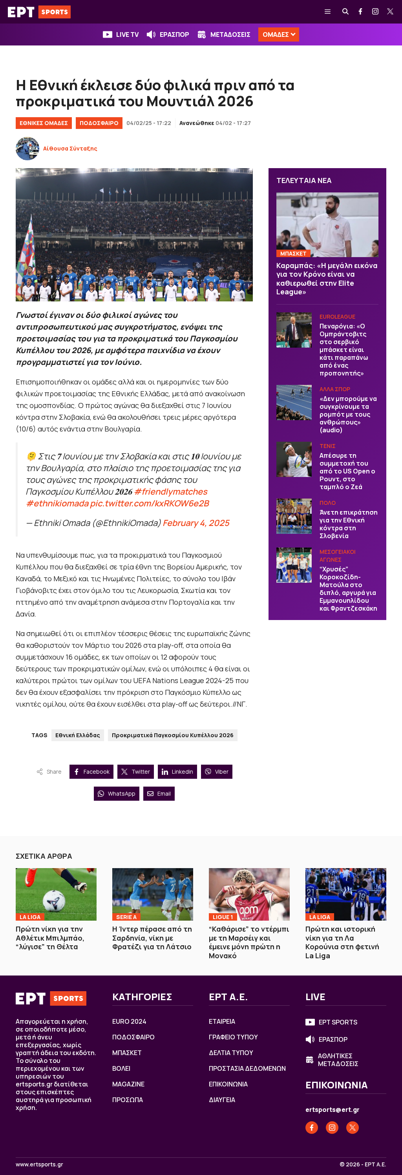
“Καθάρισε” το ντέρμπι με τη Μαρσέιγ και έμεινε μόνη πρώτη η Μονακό (249, 942)
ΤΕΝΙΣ (328, 446)
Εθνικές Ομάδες (44, 123)
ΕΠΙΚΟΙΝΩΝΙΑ (228, 1084)
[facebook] (360, 12)
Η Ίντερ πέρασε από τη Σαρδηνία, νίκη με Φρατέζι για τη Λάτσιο (152, 937)
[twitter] (390, 12)
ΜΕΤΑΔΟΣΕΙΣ (230, 34)
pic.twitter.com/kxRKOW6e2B (149, 503)
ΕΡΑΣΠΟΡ (174, 34)
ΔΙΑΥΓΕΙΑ (222, 1099)
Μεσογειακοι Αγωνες (338, 555)
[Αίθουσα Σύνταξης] (27, 148)
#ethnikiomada (57, 503)
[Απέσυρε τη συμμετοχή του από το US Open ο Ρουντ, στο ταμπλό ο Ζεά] (294, 459)
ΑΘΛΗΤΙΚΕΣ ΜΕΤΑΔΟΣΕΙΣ (338, 1060)
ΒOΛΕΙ (121, 1068)
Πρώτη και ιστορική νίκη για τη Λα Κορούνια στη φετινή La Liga (342, 942)
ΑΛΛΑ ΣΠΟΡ (335, 389)
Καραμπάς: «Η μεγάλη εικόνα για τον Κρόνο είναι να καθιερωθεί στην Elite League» (327, 279)
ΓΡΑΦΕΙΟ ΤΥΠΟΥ (233, 1037)
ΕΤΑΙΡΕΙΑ (222, 1021)
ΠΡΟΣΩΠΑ (127, 1099)
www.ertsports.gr (39, 1164)
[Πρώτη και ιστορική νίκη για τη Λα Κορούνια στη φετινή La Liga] (345, 894)
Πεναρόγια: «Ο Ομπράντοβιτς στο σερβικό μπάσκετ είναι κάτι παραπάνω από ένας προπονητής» (344, 349)
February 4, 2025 (196, 522)
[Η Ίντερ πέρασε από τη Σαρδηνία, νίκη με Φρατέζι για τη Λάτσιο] (152, 894)
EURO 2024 (129, 1021)
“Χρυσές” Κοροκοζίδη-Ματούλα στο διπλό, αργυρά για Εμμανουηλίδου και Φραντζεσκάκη (348, 589)
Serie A (126, 917)
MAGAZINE (128, 1084)
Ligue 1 (223, 917)
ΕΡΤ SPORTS (338, 1022)
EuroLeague (337, 316)
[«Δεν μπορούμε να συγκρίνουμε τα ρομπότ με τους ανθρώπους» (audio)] (294, 402)
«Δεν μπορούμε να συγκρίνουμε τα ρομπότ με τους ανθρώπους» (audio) (348, 414)
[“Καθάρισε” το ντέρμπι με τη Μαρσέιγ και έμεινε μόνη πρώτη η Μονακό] (249, 894)
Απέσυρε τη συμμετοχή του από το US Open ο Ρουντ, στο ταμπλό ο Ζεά (347, 471)
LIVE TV (127, 34)
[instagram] (375, 12)
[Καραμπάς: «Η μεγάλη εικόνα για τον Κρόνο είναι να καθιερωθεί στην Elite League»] (327, 224)
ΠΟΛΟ (328, 502)
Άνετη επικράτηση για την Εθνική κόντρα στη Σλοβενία (349, 524)
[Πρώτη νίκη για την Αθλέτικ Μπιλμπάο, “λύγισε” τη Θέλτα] (56, 894)
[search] (345, 12)
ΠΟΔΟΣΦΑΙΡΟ (99, 123)
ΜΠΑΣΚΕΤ (293, 253)
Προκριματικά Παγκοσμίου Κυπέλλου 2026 (173, 735)
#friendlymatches (170, 491)
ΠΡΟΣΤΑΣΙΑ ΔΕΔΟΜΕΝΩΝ (247, 1068)
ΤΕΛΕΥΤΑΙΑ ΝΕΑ (304, 180)
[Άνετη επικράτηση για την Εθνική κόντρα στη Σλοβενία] (294, 516)
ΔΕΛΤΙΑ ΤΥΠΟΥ (231, 1052)
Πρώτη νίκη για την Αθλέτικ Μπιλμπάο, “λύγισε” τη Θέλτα (50, 937)
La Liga (30, 917)
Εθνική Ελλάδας (77, 735)
